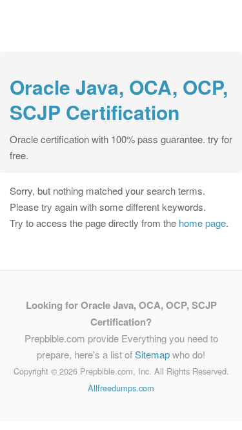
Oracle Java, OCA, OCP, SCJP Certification (119, 99)
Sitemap (152, 354)
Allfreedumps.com (121, 388)
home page (202, 223)
